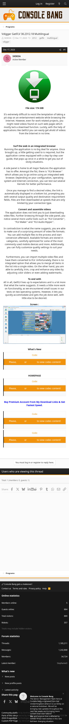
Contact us (6, 588)
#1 (64, 49)
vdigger (6, 41)
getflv (41, 38)
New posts (10, 676)
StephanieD (62, 663)
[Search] (65, 3)
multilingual (52, 38)
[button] (4, 3)
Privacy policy (35, 588)
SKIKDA (7, 38)
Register (32, 362)
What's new (8, 671)
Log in (20, 362)
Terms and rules (20, 588)
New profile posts (13, 683)
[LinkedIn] (29, 489)
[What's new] (59, 3)
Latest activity (11, 689)
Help (44, 588)
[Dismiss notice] (63, 694)
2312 (34, 38)
